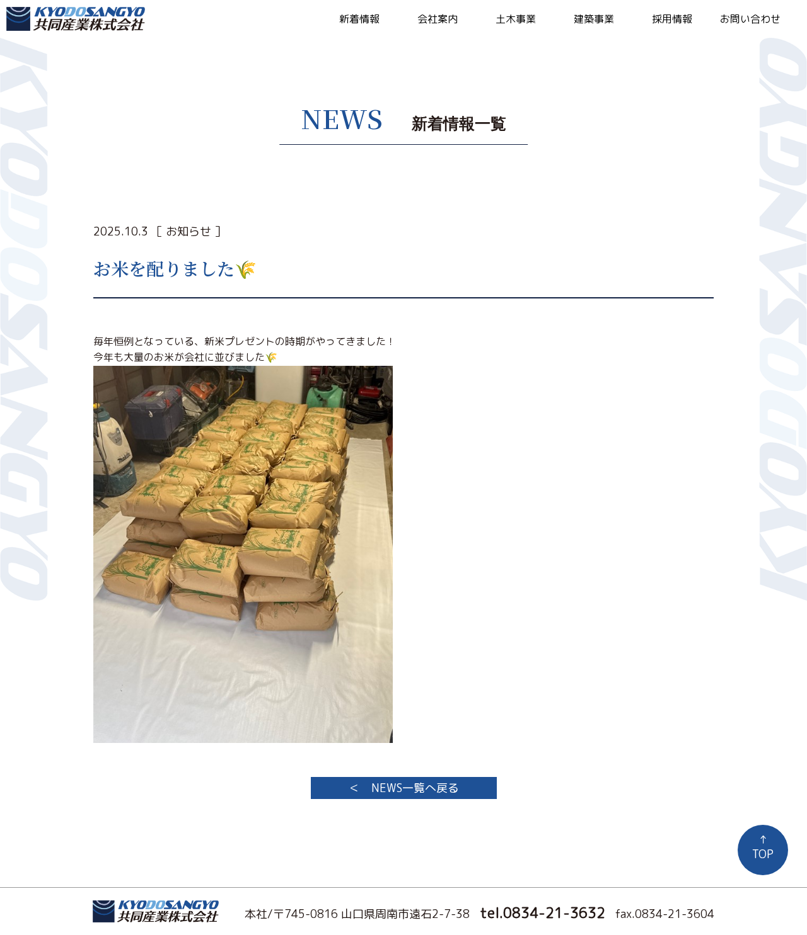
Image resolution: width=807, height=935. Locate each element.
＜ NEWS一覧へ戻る (404, 788)
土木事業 (516, 19)
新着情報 (359, 19)
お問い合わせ (750, 19)
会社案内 (437, 19)
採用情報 (672, 19)
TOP (763, 847)
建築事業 (594, 19)
